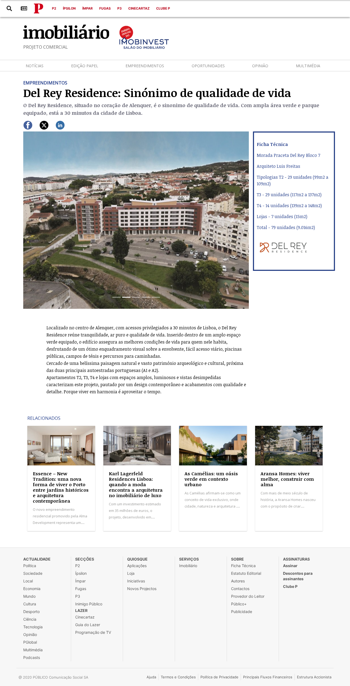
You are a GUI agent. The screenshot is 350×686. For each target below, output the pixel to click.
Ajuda (151, 677)
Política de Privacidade (219, 677)
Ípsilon (69, 8)
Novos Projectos (141, 588)
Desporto (31, 611)
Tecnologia (33, 627)
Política (29, 565)
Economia (31, 588)
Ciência (29, 619)
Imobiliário (188, 565)
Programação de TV (93, 632)
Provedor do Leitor (247, 596)
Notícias (34, 65)
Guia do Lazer (87, 624)
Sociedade (32, 573)
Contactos (240, 588)
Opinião (260, 65)
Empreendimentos (145, 65)
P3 (119, 8)
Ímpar (87, 8)
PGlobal (30, 642)
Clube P (163, 8)
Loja (131, 573)
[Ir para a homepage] (38, 8)
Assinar (290, 565)
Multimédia (308, 65)
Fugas (105, 8)
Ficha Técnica (243, 565)
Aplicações (137, 565)
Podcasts (31, 657)
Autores (238, 581)
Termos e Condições (178, 677)
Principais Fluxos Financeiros (267, 677)
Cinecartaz (139, 8)
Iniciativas (136, 581)
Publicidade (241, 611)
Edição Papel (84, 65)
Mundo (29, 596)
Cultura (29, 604)
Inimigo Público (88, 604)
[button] (40, 220)
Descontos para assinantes (298, 576)
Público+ (239, 604)
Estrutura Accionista (314, 677)
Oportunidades (208, 65)
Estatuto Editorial (246, 573)
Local (28, 581)
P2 (54, 8)
